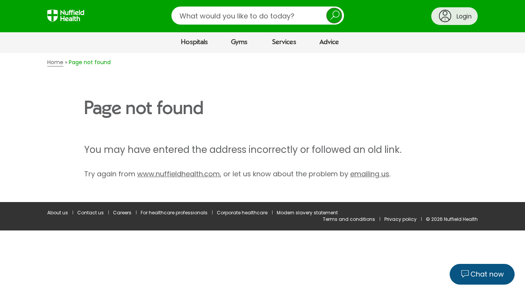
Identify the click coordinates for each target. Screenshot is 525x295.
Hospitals (194, 42)
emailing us (369, 174)
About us (57, 212)
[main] (262, 127)
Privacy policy (400, 219)
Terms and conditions (349, 219)
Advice (329, 42)
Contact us (90, 212)
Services (284, 42)
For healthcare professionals (174, 212)
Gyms (239, 42)
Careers (122, 212)
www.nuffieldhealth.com (178, 174)
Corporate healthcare (242, 212)
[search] (257, 16)
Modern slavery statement (307, 212)
